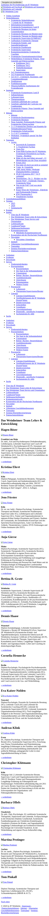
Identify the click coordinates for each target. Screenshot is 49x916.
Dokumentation (22, 282)
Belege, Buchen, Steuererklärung (29, 275)
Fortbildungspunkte (19, 83)
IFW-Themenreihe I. (24, 194)
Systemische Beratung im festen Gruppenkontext (23, 30)
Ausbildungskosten (23, 278)
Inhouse (9, 113)
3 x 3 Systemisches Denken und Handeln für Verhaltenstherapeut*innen (28, 127)
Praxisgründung (17, 266)
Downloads (10, 260)
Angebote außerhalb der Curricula (24, 102)
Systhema (10, 257)
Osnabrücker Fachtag (24, 197)
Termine (9, 201)
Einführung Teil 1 (23, 63)
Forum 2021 (21, 163)
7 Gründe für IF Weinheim (21, 22)
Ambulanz (10, 255)
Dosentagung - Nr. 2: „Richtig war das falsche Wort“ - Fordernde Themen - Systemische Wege (31, 180)
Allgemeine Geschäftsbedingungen (25, 244)
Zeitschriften (21, 305)
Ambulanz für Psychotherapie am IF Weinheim (19, 5)
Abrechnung (21, 280)
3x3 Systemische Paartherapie (23, 74)
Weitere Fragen (22, 284)
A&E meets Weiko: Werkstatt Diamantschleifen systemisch (27, 170)
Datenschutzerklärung (19, 251)
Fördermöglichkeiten (19, 264)
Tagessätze (15, 246)
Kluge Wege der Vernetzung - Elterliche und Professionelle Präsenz (32, 191)
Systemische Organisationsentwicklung (26, 56)
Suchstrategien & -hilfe (25, 314)
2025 (13, 203)
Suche (8, 316)
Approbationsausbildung (16, 199)
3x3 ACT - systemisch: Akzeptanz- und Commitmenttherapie (26, 78)
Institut (8, 212)
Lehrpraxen (20, 289)
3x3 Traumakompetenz (20, 72)
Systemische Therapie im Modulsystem (26, 36)
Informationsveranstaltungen (22, 25)
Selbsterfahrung (17, 95)
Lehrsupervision (17, 97)
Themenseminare (18, 99)
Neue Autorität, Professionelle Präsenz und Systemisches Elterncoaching (28, 123)
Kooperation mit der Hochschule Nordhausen (29, 235)
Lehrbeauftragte (17, 224)
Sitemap (23, 908)
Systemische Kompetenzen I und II (25, 27)
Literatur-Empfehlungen (25, 296)
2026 (13, 206)
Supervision (21, 70)
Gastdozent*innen (18, 226)
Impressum (26, 906)
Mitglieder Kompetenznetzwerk (28, 233)
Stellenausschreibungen (20, 228)
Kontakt (9, 210)
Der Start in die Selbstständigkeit (29, 271)
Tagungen (10, 140)
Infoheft (14, 242)
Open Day (20, 149)
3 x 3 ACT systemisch (20, 133)
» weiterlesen (6, 462)
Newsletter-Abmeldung (25, 239)
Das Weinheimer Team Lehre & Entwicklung (29, 217)
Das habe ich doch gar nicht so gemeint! (32, 165)
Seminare (9, 90)
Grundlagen (21, 307)
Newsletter (15, 237)
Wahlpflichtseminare (24, 68)
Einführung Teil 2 (23, 65)
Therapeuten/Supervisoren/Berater (29, 291)
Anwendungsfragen (24, 309)
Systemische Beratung (20, 120)
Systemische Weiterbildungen (22, 20)
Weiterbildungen (12, 18)
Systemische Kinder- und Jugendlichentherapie (21, 44)
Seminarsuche (16, 208)
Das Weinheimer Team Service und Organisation (25, 390)
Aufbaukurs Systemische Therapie (24, 41)
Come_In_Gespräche (24, 167)
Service (9, 262)
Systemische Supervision (21, 50)
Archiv (14, 142)
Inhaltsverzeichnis (23, 302)
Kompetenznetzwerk (19, 230)
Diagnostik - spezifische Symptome (30, 312)
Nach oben (5, 902)
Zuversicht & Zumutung (25, 145)
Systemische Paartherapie (21, 47)
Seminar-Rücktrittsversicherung (23, 248)
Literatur (14, 293)
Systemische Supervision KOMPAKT (26, 38)
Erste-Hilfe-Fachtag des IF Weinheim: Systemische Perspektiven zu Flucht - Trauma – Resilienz (31, 153)
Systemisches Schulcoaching (22, 131)
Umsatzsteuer (21, 273)
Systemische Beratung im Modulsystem (26, 34)
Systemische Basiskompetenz (22, 117)
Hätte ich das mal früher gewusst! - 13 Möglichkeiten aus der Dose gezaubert (31, 159)
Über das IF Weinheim (20, 215)
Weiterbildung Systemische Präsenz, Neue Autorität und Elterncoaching (27, 60)
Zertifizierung (16, 81)
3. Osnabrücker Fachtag (25, 147)
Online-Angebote (13, 16)
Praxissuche (15, 287)
